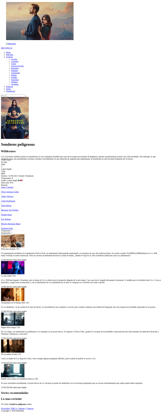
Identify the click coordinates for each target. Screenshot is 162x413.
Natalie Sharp (6, 215)
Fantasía (14, 71)
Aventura (14, 84)
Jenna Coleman (7, 187)
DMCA (14, 408)
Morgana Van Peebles (9, 210)
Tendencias (10, 91)
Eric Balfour (6, 219)
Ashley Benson (7, 196)
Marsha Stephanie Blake (11, 224)
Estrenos (9, 86)
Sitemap (21, 408)
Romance (15, 68)
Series (8, 89)
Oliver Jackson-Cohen (10, 192)
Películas (9, 55)
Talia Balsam (6, 205)
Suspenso (15, 80)
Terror (13, 64)
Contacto (29, 408)
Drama (14, 75)
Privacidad (5, 408)
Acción (14, 59)
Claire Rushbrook (8, 201)
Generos (9, 57)
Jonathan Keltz (7, 228)
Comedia (14, 61)
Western (14, 82)
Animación (15, 73)
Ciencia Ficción (17, 66)
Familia (14, 77)
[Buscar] (26, 96)
